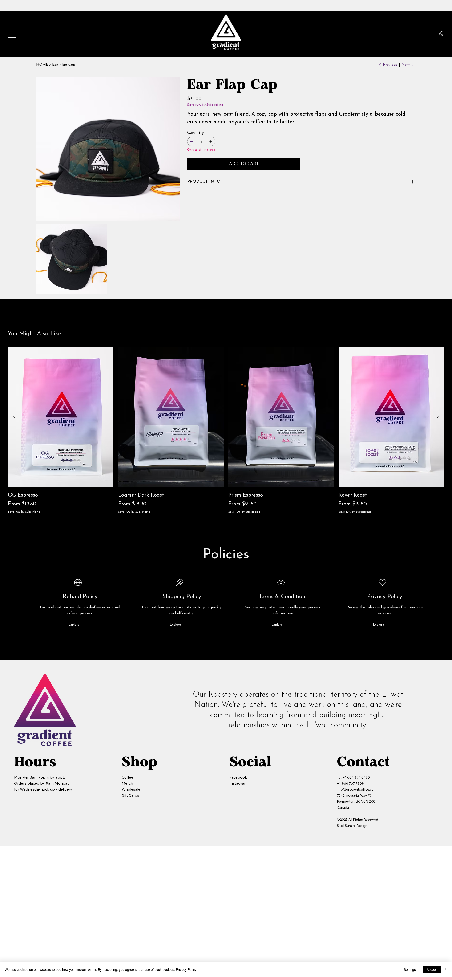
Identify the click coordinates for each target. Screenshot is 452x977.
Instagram (238, 783)
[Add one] (210, 141)
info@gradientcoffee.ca (355, 789)
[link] (441, 34)
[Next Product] (437, 417)
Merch (127, 783)
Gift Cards (130, 795)
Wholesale (131, 789)
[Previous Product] (14, 417)
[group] (226, 430)
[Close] (446, 969)
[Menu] (12, 37)
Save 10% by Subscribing (24, 511)
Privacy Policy (186, 969)
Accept (432, 969)
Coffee (127, 777)
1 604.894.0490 (357, 777)
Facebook (238, 777)
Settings (410, 969)
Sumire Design (356, 826)
